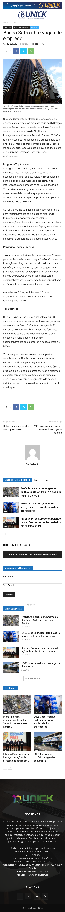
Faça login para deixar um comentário (33, 554)
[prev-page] (5, 534)
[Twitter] (23, 51)
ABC (5, 496)
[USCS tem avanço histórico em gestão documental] (11, 667)
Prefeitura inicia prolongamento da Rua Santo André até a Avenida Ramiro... (39, 620)
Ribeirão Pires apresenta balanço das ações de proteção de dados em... (16, 757)
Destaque (15, 22)
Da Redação (12, 44)
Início (5, 22)
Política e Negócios (21, 27)
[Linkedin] (37, 896)
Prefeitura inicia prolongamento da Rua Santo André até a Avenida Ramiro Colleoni (41, 492)
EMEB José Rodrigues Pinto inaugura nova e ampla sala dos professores (39, 507)
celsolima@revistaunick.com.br (32, 871)
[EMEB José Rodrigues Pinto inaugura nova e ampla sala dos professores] (11, 507)
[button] (5, 14)
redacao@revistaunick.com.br (32, 874)
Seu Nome (8, 576)
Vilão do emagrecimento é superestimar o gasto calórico (48, 429)
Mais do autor (41, 480)
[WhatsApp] (31, 51)
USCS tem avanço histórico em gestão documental (44, 757)
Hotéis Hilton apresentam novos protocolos (16, 428)
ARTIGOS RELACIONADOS (18, 480)
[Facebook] (16, 51)
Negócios (34, 27)
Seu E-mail (8, 585)
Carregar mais (31, 678)
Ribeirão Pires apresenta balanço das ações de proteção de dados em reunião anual (41, 522)
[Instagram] (28, 896)
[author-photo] (32, 460)
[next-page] (10, 534)
